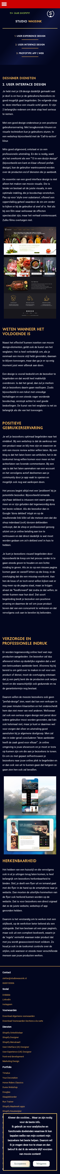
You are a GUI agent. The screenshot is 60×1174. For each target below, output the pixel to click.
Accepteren (20, 1163)
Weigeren (41, 1163)
